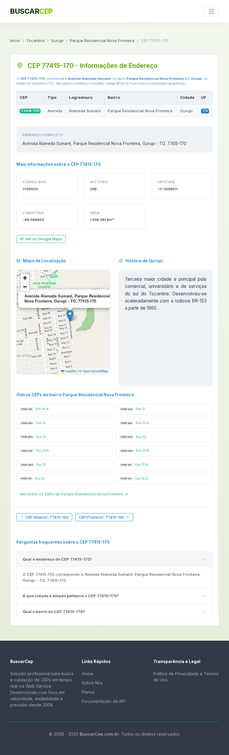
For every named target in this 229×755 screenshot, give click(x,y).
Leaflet (70, 370)
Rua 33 (33, 437)
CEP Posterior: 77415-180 (101, 517)
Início (15, 40)
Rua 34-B (134, 450)
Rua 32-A (134, 423)
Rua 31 (132, 409)
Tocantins (35, 40)
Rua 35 (33, 464)
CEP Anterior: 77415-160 (47, 517)
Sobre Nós (92, 682)
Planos (88, 692)
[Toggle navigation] (211, 11)
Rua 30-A (35, 409)
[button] (70, 316)
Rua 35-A (134, 464)
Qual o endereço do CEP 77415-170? (57, 559)
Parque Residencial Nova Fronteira (102, 40)
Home (87, 673)
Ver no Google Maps (43, 239)
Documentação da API (103, 701)
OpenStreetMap (95, 370)
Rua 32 (33, 423)
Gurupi (57, 40)
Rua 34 (133, 437)
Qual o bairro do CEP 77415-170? (54, 611)
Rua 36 (33, 478)
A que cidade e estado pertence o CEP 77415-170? (71, 595)
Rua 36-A (134, 478)
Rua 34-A (35, 450)
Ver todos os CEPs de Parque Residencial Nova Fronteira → (74, 494)
